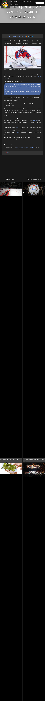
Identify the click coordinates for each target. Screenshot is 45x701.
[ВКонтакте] (25, 36)
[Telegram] (28, 36)
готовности (18, 132)
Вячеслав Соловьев (18, 36)
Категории (16, 1)
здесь (25, 145)
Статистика (28, 1)
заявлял (17, 127)
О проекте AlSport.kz (13, 4)
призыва (33, 114)
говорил (35, 120)
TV (32, 1)
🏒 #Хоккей (8, 153)
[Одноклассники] (26, 36)
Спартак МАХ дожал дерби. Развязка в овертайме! (9, 460)
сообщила (23, 119)
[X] (30, 36)
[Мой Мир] (32, 36)
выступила (29, 97)
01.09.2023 (8, 36)
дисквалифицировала (36, 108)
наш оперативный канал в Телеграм (25, 147)
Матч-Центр (22, 1)
